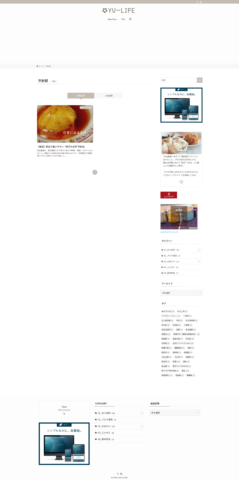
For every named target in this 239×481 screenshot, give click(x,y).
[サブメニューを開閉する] (199, 250)
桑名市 (166, 352)
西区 (186, 361)
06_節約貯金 (171, 272)
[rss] (200, 2)
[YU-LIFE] (119, 10)
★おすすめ (168, 311)
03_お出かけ (171, 261)
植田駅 (188, 352)
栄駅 (191, 347)
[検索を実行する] (199, 80)
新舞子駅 (166, 347)
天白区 (190, 338)
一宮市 (187, 316)
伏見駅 (177, 325)
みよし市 (182, 311)
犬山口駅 (166, 357)
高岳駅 (180, 375)
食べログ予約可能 (170, 370)
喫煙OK (166, 334)
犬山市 (179, 357)
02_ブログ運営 (172, 255)
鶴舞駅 (191, 375)
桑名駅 (177, 352)
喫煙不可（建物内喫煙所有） (186, 334)
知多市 (166, 361)
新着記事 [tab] (81, 95)
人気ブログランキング (169, 231)
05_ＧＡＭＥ (171, 267)
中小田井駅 (191, 320)
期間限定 (179, 347)
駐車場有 (167, 375)
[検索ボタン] (130, 19)
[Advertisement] (119, 43)
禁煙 (176, 361)
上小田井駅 (167, 320)
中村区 (166, 325)
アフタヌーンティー (171, 316)
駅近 (185, 370)
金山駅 (166, 366)
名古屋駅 (191, 329)
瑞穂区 (190, 357)
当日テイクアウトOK (183, 343)
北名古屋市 (167, 329)
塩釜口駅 (178, 338)
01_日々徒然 (171, 249)
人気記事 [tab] (109, 95)
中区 (179, 320)
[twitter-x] (197, 2)
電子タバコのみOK (181, 366)
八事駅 (188, 325)
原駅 (179, 329)
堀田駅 (166, 338)
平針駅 (166, 343)
